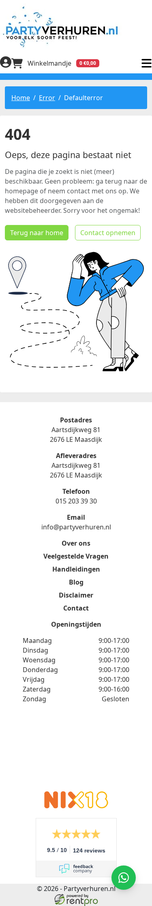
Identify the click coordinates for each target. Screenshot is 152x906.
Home (20, 97)
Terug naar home (36, 232)
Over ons (76, 543)
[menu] (146, 63)
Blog (76, 582)
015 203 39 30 (76, 501)
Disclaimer (76, 595)
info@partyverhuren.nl (76, 527)
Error (47, 97)
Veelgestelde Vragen (76, 556)
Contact (76, 608)
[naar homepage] (76, 26)
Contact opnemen (107, 232)
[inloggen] (5, 63)
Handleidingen (76, 569)
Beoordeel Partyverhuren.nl (76, 752)
